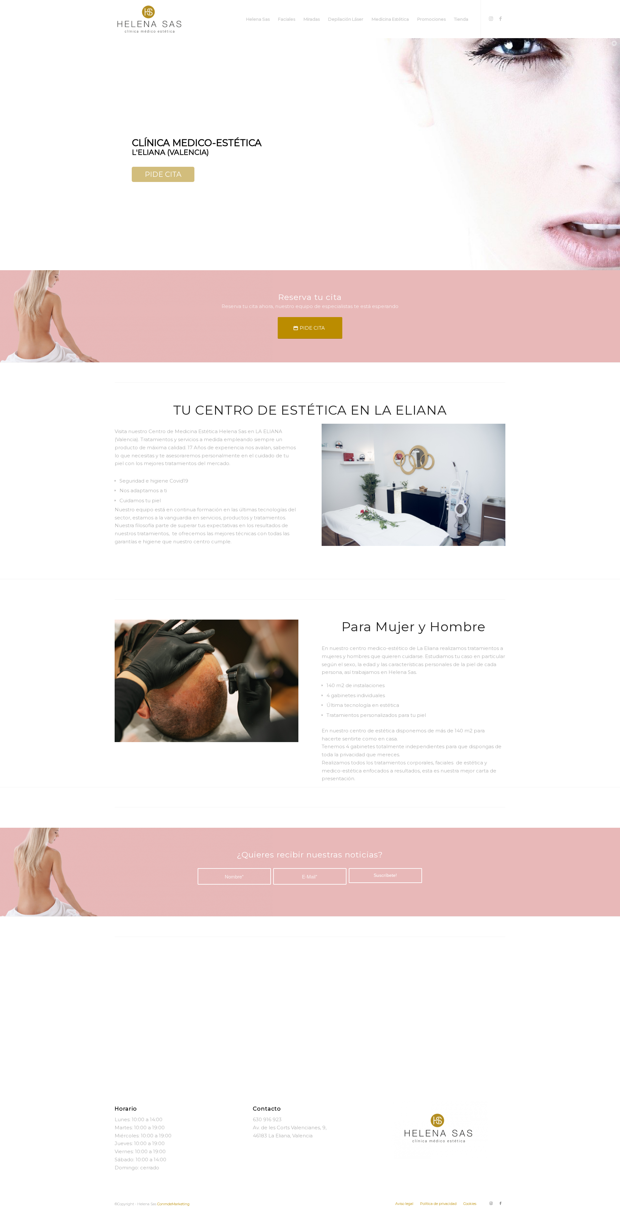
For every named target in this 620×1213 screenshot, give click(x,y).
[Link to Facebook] (500, 19)
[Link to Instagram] (491, 19)
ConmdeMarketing (173, 1204)
